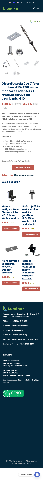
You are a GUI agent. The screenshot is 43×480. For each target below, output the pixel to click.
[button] (38, 22)
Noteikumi (26, 463)
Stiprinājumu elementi (24, 175)
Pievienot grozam (23, 167)
